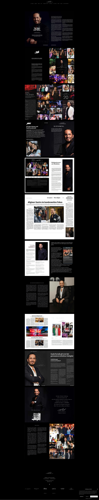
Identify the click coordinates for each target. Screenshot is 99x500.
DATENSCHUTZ (87, 498)
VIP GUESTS (55, 3)
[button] (97, 489)
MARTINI (36, 3)
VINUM (39, 3)
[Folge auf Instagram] (49, 484)
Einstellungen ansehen (94, 496)
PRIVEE (58, 3)
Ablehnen (87, 496)
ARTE (41, 3)
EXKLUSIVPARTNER (65, 3)
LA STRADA (32, 3)
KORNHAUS (50, 3)
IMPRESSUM (90, 498)
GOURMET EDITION (45, 3)
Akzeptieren (81, 496)
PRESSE (61, 3)
